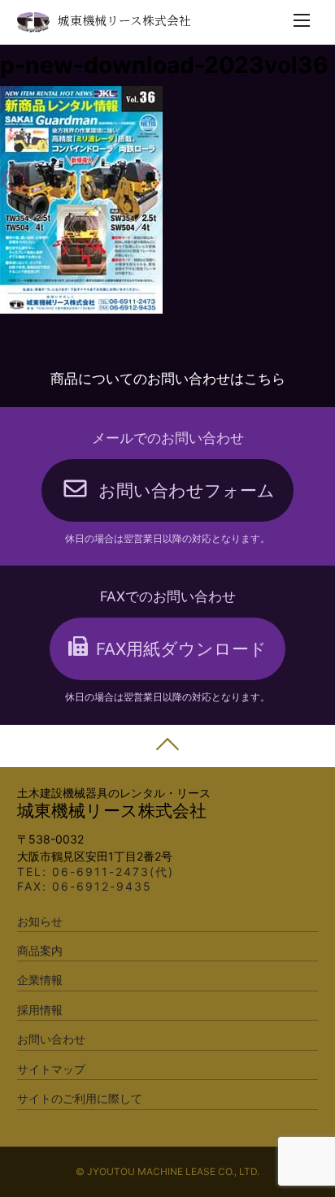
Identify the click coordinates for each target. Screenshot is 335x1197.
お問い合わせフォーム (186, 490)
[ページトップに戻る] (167, 746)
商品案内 (40, 950)
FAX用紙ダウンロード (181, 649)
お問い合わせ (51, 1039)
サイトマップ (51, 1069)
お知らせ (40, 921)
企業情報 (40, 980)
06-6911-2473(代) (113, 871)
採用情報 (40, 1010)
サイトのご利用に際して (79, 1098)
